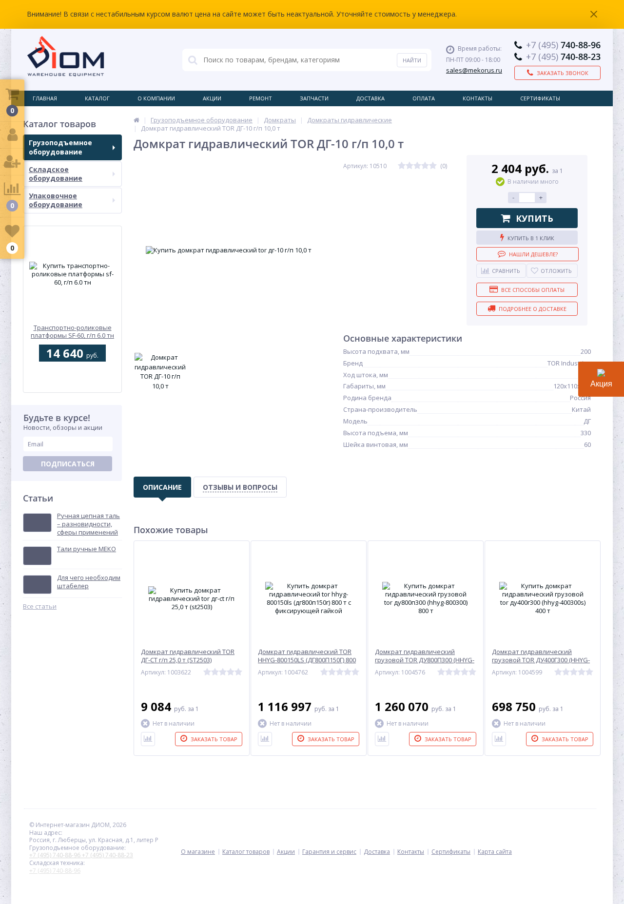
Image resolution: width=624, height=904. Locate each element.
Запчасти (314, 98)
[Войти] (12, 135)
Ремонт (260, 98)
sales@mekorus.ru (474, 70)
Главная (45, 98)
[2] (409, 166)
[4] (425, 166)
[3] (417, 166)
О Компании (156, 98)
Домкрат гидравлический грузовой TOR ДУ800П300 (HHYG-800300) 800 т (424, 660)
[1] (402, 166)
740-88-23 (563, 56)
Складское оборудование (55, 174)
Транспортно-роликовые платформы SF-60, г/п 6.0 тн (72, 332)
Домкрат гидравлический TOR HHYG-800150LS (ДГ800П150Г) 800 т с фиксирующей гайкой (307, 660)
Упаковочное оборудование (55, 200)
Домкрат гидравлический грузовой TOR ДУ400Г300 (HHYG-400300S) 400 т (541, 660)
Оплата (423, 98)
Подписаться (68, 463)
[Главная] (136, 119)
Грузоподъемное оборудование (60, 147)
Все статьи (40, 606)
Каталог (97, 98)
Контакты (477, 98)
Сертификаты (540, 98)
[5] (433, 166)
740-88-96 (563, 45)
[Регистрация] (12, 162)
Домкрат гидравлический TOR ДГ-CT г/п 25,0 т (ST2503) (187, 656)
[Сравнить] (148, 739)
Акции (212, 98)
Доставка (370, 98)
